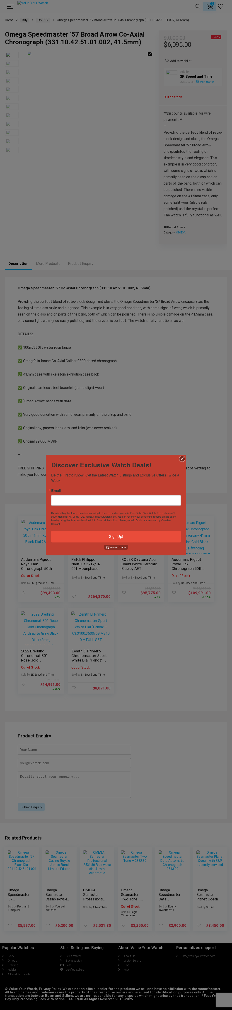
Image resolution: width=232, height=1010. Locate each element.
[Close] (182, 458)
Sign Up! (116, 537)
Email (56, 490)
